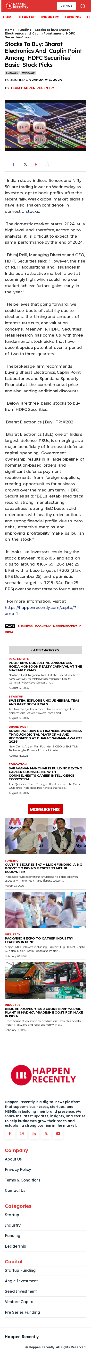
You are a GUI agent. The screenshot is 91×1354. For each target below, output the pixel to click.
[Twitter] (25, 164)
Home (10, 30)
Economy (43, 626)
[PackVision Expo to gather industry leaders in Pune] (45, 910)
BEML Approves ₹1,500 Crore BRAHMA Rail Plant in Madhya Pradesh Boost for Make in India (44, 1012)
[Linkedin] (34, 1134)
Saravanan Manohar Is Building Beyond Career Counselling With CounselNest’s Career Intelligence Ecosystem (45, 773)
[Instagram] (22, 1134)
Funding (25, 30)
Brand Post (18, 726)
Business (25, 626)
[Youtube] (58, 1134)
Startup (16, 696)
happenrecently (67, 626)
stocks (32, 211)
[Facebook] (13, 164)
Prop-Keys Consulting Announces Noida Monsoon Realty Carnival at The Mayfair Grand (45, 666)
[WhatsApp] (47, 164)
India (9, 632)
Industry (28, 73)
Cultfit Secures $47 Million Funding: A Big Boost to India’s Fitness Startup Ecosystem (43, 868)
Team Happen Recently (32, 88)
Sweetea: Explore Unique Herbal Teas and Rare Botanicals (44, 702)
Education (18, 764)
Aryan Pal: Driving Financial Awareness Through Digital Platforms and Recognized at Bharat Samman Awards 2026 (45, 736)
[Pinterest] (36, 164)
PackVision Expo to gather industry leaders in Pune (39, 940)
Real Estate (19, 659)
